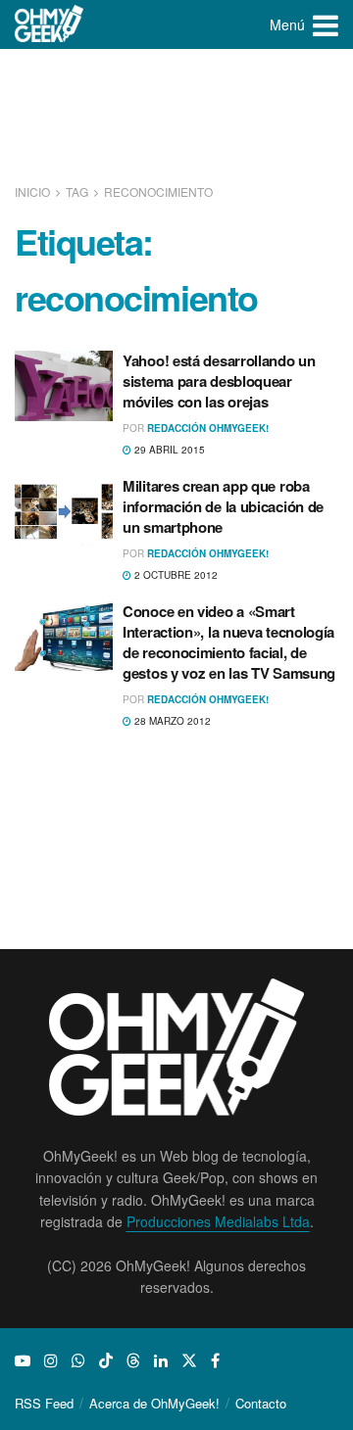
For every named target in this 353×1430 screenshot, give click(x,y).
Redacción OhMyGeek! (208, 428)
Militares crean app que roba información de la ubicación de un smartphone (223, 506)
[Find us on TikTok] (106, 1360)
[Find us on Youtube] (22, 1360)
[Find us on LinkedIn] (161, 1360)
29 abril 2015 (168, 449)
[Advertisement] (176, 118)
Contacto (260, 1403)
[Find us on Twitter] (189, 1360)
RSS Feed (44, 1403)
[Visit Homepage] (49, 24)
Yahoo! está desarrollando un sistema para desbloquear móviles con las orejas (219, 381)
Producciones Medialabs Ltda (218, 1221)
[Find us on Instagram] (51, 1360)
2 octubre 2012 (174, 575)
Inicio (34, 191)
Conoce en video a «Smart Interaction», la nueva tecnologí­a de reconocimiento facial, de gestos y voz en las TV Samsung (229, 642)
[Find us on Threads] (133, 1360)
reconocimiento (158, 191)
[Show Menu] (325, 24)
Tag (77, 191)
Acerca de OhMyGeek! (154, 1403)
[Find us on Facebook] (215, 1360)
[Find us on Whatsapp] (78, 1360)
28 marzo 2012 (171, 721)
